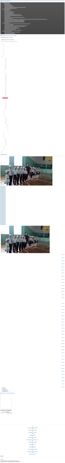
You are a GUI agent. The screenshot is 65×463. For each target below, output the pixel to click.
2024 (7, 67)
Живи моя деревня (9, 121)
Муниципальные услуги (8, 109)
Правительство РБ (7, 10)
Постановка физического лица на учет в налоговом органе (14, 26)
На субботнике (9, 142)
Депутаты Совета (7, 48)
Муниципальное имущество (9, 110)
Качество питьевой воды (8, 146)
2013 (7, 79)
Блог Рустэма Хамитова (8, 12)
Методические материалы (10, 102)
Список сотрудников (8, 55)
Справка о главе (7, 54)
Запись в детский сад (32, 437)
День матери (8, 139)
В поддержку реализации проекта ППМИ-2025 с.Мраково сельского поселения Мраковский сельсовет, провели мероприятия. (30, 130)
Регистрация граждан (32, 432)
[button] (1, 455)
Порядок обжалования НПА (9, 70)
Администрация (5, 50)
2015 (7, 59)
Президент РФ (6, 3)
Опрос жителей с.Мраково (13, 126)
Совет (3, 47)
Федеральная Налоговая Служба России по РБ (12, 14)
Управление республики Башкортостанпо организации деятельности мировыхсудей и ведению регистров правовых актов (25, 19)
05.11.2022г (8, 120)
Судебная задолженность (32, 449)
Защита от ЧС (6, 114)
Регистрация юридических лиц (32, 439)
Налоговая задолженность (32, 451)
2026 (7, 69)
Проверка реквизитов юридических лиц (11, 27)
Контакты (4, 151)
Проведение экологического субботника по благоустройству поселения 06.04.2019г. (21, 143)
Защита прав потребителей (9, 147)
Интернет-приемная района (9, 32)
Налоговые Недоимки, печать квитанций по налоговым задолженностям (17, 23)
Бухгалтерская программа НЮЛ (10, 29)
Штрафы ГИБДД (32, 446)
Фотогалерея (6, 137)
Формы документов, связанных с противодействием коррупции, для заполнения (20, 105)
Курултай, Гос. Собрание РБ (9, 11)
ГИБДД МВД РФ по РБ (8, 18)
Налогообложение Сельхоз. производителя (11, 28)
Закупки (3, 97)
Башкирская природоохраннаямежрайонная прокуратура (14, 17)
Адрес (5, 51)
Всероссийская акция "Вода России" (12, 138)
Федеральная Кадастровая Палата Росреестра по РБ (13, 15)
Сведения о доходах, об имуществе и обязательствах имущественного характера (20, 104)
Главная (3, 43)
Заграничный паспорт (32, 430)
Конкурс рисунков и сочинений (12, 117)
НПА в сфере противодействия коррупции (13, 103)
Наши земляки (6, 46)
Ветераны (6, 44)
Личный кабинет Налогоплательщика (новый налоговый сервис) (15, 25)
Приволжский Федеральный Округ (10, 8)
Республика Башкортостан (7, 9)
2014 (7, 58)
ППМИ (5, 116)
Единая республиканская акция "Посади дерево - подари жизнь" (17, 144)
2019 (7, 63)
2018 (7, 62)
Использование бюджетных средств (10, 115)
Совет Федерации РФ (8, 5)
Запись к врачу (32, 434)
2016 (7, 60)
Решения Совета (7, 72)
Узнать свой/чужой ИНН (8, 24)
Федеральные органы (6, 2)
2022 (7, 66)
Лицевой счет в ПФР (32, 442)
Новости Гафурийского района (9, 33)
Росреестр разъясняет (8, 131)
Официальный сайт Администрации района (12, 31)
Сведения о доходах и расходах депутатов (11, 49)
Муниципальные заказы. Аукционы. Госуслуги (12, 111)
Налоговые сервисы (5, 22)
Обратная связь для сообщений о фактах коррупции (15, 106)
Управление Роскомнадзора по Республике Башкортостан (14, 21)
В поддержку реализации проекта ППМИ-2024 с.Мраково (19, 125)
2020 (7, 64)
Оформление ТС (32, 444)
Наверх (1, 459)
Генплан (7, 99)
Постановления (7, 57)
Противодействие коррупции (9, 101)
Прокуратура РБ (7, 16)
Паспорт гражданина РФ (32, 427)
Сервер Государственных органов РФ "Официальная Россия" (15, 7)
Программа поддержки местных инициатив (10, 152)
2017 (7, 61)
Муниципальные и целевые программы (11, 132)
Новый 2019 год (9, 140)
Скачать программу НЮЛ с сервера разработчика (13, 30)
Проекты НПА (7, 71)
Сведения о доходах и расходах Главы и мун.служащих (14, 53)
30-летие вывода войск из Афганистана (13, 141)
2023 (7, 82)
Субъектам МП (7, 135)
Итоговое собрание (9, 118)
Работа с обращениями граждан (9, 113)
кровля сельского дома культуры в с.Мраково (16, 124)
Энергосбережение (7, 148)
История (5, 45)
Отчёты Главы (6, 52)
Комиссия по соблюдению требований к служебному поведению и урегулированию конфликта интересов (24, 107)
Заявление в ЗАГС (32, 453)
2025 (7, 68)
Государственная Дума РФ (9, 6)
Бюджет (5, 100)
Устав (5, 145)
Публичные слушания (8, 149)
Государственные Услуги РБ (9, 13)
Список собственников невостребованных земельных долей (14, 133)
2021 (7, 65)
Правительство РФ (7, 4)
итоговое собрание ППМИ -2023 (12, 122)
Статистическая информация (9, 134)
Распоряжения (6, 86)
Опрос (5, 136)
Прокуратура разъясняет (8, 112)
